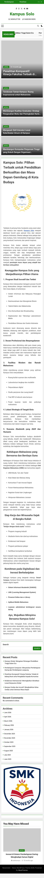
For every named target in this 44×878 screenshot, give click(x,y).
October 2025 (8, 742)
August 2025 (8, 751)
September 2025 (9, 746)
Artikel (26, 67)
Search (6, 644)
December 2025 (9, 734)
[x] (21, 8)
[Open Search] (38, 26)
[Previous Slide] (38, 2)
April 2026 (7, 717)
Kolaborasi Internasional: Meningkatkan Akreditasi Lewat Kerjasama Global (8, 2)
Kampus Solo (22, 14)
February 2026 (9, 725)
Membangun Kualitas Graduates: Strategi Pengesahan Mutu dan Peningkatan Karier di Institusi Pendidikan (21, 114)
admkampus (16, 860)
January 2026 (8, 729)
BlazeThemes (23, 870)
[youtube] (27, 8)
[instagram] (18, 8)
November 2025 (9, 738)
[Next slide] (41, 2)
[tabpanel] (22, 845)
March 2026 (8, 721)
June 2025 (7, 759)
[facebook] (16, 8)
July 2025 (7, 755)
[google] (24, 8)
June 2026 (7, 712)
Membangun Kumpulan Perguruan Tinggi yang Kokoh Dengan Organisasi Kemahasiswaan (21, 152)
